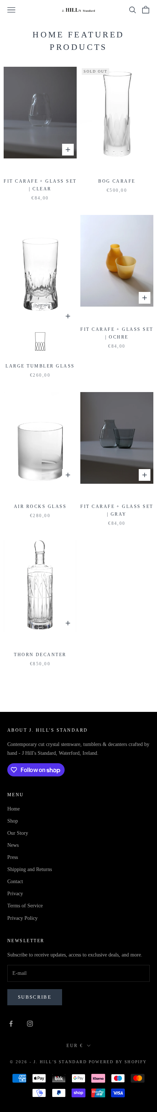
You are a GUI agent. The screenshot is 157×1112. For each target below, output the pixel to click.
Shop (12, 821)
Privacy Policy (22, 918)
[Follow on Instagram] (30, 1023)
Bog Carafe (116, 181)
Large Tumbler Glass (39, 366)
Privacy (15, 893)
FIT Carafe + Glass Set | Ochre (116, 333)
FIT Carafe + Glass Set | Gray (116, 510)
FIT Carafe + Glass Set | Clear (40, 185)
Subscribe (34, 997)
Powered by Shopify (118, 1062)
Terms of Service (25, 905)
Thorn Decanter (40, 654)
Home (13, 809)
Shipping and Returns (29, 869)
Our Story (17, 833)
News (13, 845)
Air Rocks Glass (40, 506)
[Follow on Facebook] (11, 1023)
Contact (15, 881)
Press (12, 857)
